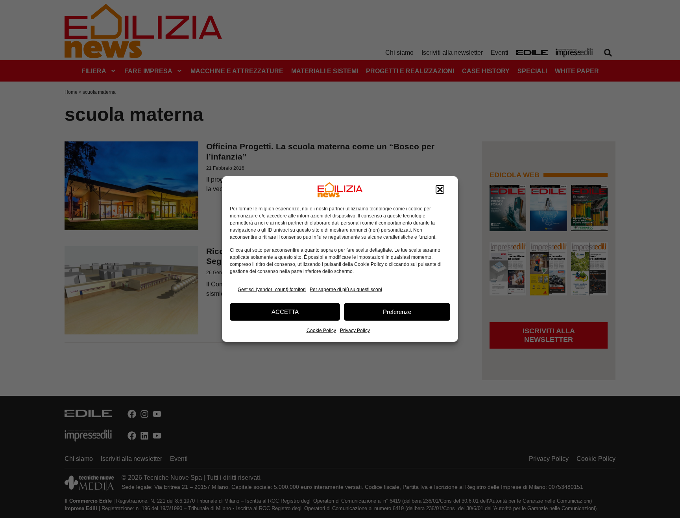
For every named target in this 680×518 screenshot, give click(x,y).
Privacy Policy (355, 330)
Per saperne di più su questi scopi (346, 289)
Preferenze (397, 311)
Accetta (285, 311)
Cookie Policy (321, 330)
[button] (440, 190)
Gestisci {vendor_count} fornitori (272, 289)
